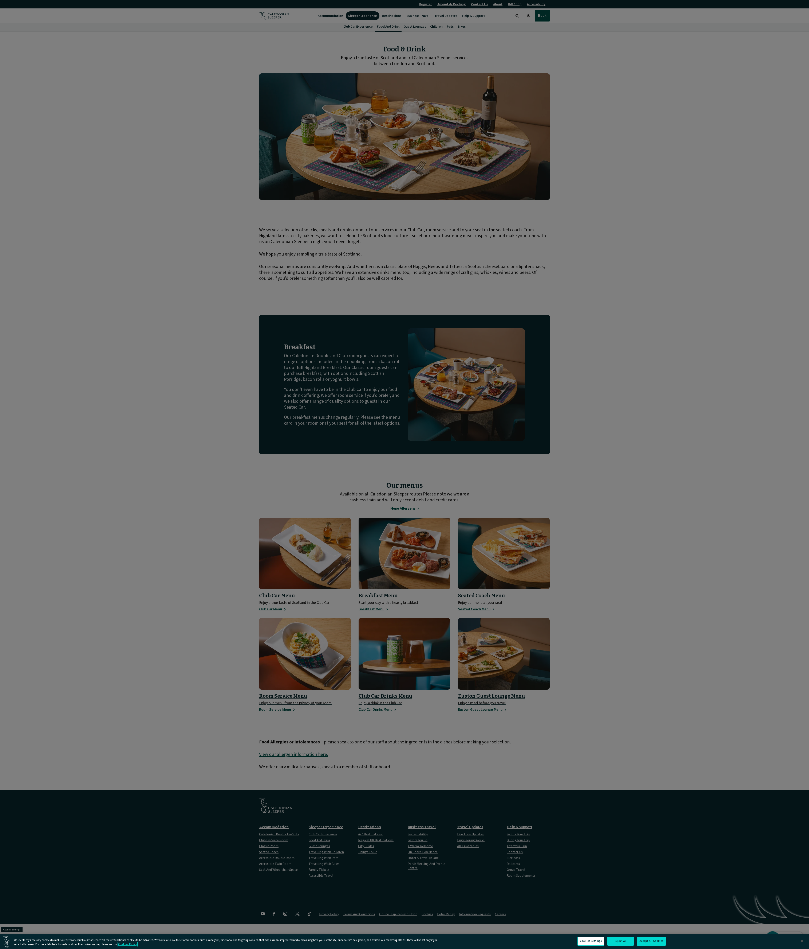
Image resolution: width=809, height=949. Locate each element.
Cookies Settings (591, 941)
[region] (404, 941)
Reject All (621, 941)
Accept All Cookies (651, 941)
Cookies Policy (127, 944)
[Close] (802, 941)
